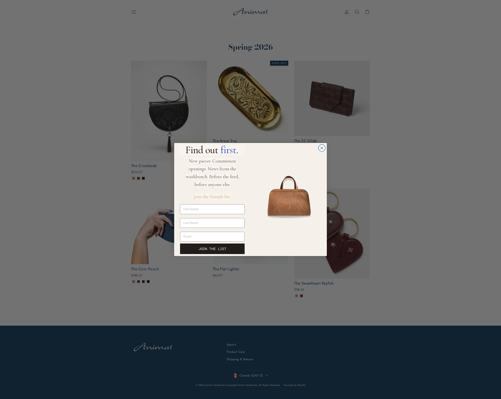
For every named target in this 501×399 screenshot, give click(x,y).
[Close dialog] (321, 148)
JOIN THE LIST (212, 248)
